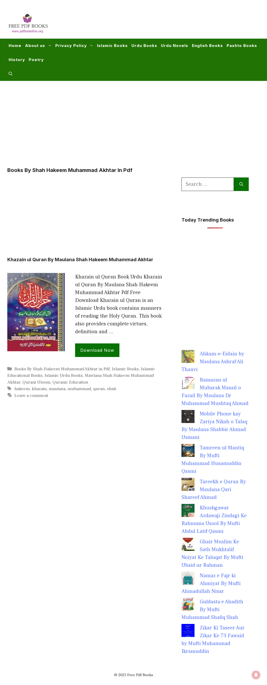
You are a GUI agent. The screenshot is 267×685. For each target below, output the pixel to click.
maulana (57, 389)
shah (111, 389)
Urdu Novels (174, 45)
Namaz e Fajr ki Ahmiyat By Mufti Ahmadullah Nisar (211, 583)
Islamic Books (112, 45)
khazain (39, 389)
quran (99, 389)
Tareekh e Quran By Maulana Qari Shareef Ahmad (213, 489)
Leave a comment (31, 395)
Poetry (36, 59)
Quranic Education (70, 382)
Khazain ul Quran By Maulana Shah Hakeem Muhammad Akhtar (80, 259)
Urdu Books (144, 45)
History (17, 59)
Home (15, 45)
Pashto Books (242, 45)
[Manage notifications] (256, 675)
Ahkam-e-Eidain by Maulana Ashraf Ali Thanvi (212, 361)
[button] (10, 74)
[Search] (241, 184)
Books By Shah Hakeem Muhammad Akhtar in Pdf (62, 369)
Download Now (97, 350)
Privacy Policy (71, 45)
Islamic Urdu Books (64, 375)
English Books (207, 45)
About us (35, 45)
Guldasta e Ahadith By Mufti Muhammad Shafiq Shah (212, 609)
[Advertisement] (164, 22)
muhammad (79, 389)
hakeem (22, 389)
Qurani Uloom (36, 382)
